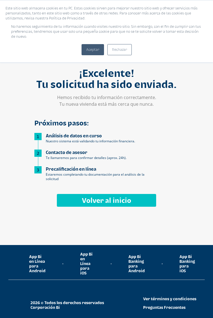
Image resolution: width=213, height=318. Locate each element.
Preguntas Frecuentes (164, 307)
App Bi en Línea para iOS (86, 263)
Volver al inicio (106, 200)
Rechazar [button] (119, 49)
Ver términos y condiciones (169, 298)
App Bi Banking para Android (136, 263)
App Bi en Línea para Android (37, 263)
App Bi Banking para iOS (187, 263)
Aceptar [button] (92, 49)
